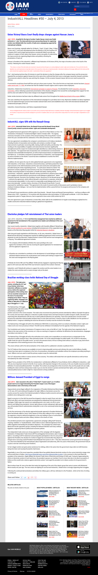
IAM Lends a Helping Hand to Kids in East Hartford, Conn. (83, 512)
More (88, 567)
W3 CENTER (64, 2)
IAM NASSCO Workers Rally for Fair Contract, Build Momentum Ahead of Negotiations (84, 493)
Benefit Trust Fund (14, 565)
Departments (49, 14)
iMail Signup (42, 562)
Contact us (11, 562)
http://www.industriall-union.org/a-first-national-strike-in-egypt (44, 454)
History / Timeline (29, 562)
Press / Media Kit (13, 560)
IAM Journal (27, 567)
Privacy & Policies (12, 571)
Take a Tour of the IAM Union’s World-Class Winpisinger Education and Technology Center (83, 524)
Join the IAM (42, 560)
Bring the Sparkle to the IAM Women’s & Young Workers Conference (54, 502)
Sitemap (22, 571)
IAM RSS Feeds (42, 565)
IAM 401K (40, 567)
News (39, 14)
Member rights (43, 563)
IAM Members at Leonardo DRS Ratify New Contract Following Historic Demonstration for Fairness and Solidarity (54, 525)
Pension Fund (27, 565)
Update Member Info (14, 563)
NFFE (91, 2)
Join (23, 14)
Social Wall (27, 560)
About (31, 14)
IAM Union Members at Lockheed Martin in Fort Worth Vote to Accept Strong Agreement (55, 493)
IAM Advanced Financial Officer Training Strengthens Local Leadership (84, 502)
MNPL (82, 14)
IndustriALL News (14, 24)
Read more (51, 496)
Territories (61, 14)
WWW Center (12, 567)
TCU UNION (83, 2)
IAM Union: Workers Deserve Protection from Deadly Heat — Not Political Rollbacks (83, 534)
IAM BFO (73, 2)
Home (16, 14)
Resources (73, 14)
